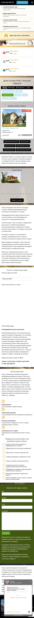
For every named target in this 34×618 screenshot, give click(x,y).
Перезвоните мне (22, 2)
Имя (3, 491)
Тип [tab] (5, 87)
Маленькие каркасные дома (23, 149)
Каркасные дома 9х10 (9, 149)
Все (28, 87)
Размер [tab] (12, 87)
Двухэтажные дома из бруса (11, 141)
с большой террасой (7, 95)
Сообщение (5, 511)
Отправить (6, 533)
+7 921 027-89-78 (7, 2)
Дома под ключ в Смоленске (20, 35)
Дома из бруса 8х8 (9, 145)
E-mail (3, 504)
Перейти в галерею (17, 200)
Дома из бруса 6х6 (25, 141)
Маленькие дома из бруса (23, 145)
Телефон (4, 498)
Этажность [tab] (21, 87)
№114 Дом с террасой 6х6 (10, 128)
